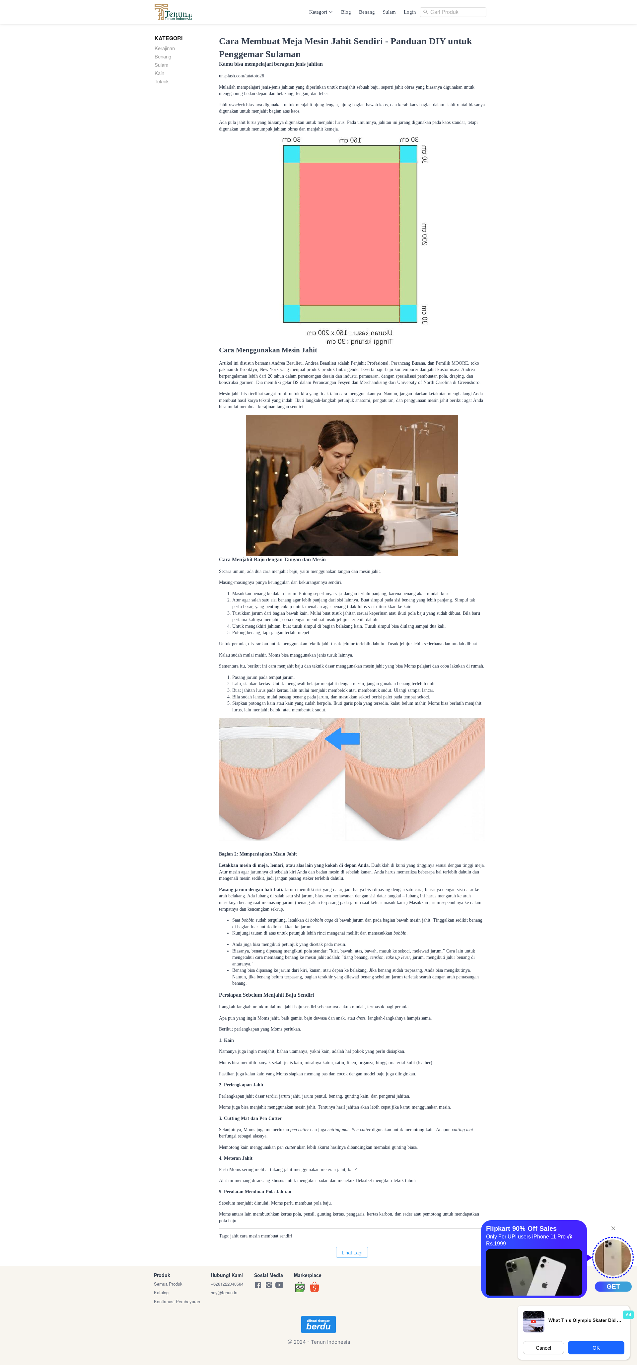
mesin (254, 1235)
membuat (269, 1235)
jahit (234, 1235)
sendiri (286, 1235)
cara (244, 1235)
